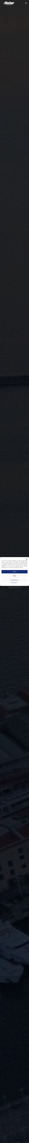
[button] (27, 559)
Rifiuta (14, 575)
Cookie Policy (14, 582)
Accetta (14, 571)
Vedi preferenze (14, 580)
